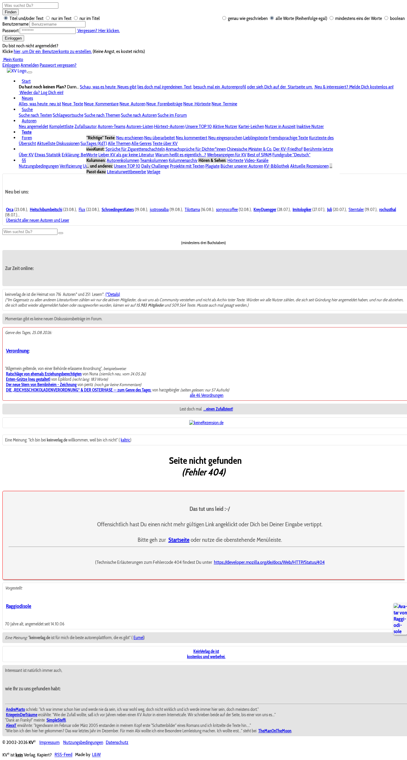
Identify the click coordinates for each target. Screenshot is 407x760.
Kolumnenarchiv (183, 160)
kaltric (125, 440)
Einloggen (13, 38)
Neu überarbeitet (159, 138)
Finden (10, 12)
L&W (96, 755)
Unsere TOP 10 (198, 126)
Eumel (138, 637)
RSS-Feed (63, 755)
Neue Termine (224, 104)
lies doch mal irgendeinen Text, (164, 87)
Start (26, 81)
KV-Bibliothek (276, 166)
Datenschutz (117, 742)
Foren (27, 138)
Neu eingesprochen (225, 138)
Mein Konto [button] (12, 59)
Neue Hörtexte (197, 104)
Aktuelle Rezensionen (309, 166)
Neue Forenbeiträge (164, 104)
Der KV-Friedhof (288, 149)
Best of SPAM (259, 154)
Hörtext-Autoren (169, 126)
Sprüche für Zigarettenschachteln (135, 149)
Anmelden (30, 65)
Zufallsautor (85, 126)
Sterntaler (356, 209)
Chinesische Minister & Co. (249, 149)
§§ (24, 160)
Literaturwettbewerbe (126, 171)
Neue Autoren (132, 104)
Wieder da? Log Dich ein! (41, 92)
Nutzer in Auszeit (280, 126)
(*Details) (112, 294)
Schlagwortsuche (68, 115)
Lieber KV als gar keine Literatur (126, 154)
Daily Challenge (155, 166)
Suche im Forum (172, 115)
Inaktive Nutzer (310, 126)
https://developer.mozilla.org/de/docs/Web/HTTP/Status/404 (269, 562)
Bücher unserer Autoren (241, 166)
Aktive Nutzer (225, 126)
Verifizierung (71, 166)
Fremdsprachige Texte (288, 138)
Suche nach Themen (102, 115)
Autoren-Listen (139, 126)
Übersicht (27, 143)
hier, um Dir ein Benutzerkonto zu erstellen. (53, 51)
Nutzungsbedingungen (39, 166)
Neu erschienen (129, 138)
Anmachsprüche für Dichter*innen (196, 149)
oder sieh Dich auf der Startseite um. (280, 87)
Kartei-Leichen (251, 126)
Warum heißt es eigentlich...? (180, 154)
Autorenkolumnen (123, 160)
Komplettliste (61, 126)
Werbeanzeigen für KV (226, 154)
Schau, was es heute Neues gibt (108, 87)
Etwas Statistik (48, 154)
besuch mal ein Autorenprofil (219, 87)
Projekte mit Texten (187, 166)
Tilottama (192, 209)
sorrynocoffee (227, 209)
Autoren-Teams (111, 126)
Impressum (49, 742)
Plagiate (212, 166)
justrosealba (159, 209)
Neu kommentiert (191, 138)
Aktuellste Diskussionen (58, 143)
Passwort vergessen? (58, 65)
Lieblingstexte (255, 138)
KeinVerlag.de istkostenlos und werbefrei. (206, 654)
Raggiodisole (18, 606)
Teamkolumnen (154, 160)
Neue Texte (72, 104)
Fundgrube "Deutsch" (291, 154)
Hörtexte (235, 160)
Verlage (153, 171)
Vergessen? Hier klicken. (98, 30)
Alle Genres (141, 143)
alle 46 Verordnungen (206, 395)
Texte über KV (165, 143)
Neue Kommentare (101, 104)
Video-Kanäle (256, 160)
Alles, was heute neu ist (40, 104)
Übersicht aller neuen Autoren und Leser (37, 220)
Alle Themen (119, 143)
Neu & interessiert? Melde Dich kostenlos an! (354, 87)
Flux (82, 209)
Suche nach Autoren (139, 115)
